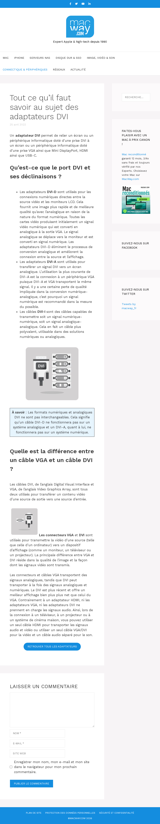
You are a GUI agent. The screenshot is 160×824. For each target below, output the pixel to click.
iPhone (19, 57)
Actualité (78, 69)
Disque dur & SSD (68, 57)
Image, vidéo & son (101, 57)
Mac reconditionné (134, 154)
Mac (6, 57)
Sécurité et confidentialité (116, 812)
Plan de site (33, 812)
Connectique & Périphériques (25, 69)
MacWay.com (130, 179)
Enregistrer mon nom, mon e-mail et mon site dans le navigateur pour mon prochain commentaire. (51, 767)
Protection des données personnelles (70, 812)
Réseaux (59, 69)
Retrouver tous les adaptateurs (52, 646)
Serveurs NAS (40, 57)
